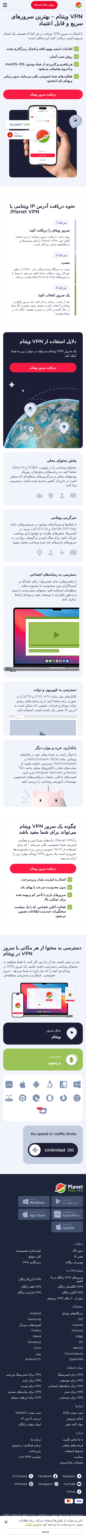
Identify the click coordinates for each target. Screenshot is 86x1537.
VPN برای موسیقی (71, 1380)
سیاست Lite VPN (30, 1457)
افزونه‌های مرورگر (30, 1325)
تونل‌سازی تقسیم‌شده (28, 1250)
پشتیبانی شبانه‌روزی (71, 1462)
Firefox (36, 1330)
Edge (79, 1336)
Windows (34, 1342)
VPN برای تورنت (31, 1386)
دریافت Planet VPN (44, 5)
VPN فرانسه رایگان (29, 1292)
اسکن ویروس (75, 1418)
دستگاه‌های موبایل (72, 1313)
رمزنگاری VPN (32, 1262)
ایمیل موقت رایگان (30, 1424)
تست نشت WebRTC (28, 1412)
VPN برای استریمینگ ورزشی (23, 1374)
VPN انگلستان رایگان (70, 1286)
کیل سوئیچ (35, 1256)
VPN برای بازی (32, 1380)
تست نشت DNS (73, 1412)
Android (35, 1313)
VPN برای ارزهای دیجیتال (26, 1397)
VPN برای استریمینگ (70, 1374)
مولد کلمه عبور (74, 1424)
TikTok (71, 1492)
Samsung (34, 1319)
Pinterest (21, 1484)
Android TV (33, 1359)
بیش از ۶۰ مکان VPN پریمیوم (65, 1298)
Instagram (45, 1484)
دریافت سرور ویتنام (43, 94)
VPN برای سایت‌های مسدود (24, 1392)
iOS (80, 1319)
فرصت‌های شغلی (72, 1445)
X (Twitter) (20, 1476)
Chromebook (74, 1353)
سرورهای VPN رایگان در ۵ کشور (67, 1279)
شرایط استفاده (74, 1451)
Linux (37, 1348)
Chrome (77, 1330)
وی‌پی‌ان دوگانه (74, 1262)
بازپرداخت (35, 1451)
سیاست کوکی (33, 1524)
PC (81, 1342)
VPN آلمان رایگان (72, 1292)
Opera (37, 1336)
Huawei (78, 1325)
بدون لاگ (77, 1250)
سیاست (78, 1457)
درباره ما (36, 1439)
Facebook (45, 1476)
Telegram (68, 1476)
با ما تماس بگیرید (73, 1439)
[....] (78, 5)
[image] (77, 1084)
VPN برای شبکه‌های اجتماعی (65, 1386)
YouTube (69, 1484)
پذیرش (45, 1531)
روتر (38, 1353)
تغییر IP (78, 1256)
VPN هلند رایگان (31, 1286)
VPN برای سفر (73, 1392)
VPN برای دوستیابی (71, 1397)
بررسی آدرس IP (31, 1418)
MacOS (78, 1348)
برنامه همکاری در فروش (26, 1445)
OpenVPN (76, 1359)
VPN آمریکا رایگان (30, 1279)
